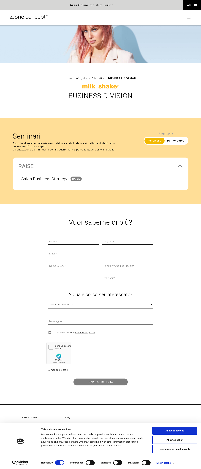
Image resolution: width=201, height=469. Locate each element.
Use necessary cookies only (175, 449)
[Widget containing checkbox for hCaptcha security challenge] (58, 353)
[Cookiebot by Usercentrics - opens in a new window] (20, 463)
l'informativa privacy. (85, 332)
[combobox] (100, 304)
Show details (163, 462)
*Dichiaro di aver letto (74, 332)
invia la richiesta (100, 382)
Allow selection (174, 440)
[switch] (90, 462)
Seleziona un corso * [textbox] (61, 304)
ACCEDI (192, 5)
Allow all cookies (175, 430)
